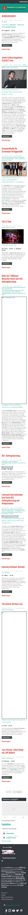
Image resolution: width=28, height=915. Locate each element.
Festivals (9, 66)
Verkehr (4, 887)
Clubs (16, 158)
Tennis (7, 885)
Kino (14, 878)
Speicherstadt (17, 883)
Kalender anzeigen (6, 841)
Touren (6, 290)
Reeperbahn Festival (11, 838)
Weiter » (19, 792)
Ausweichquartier (6, 198)
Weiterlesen (6, 45)
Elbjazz (4, 67)
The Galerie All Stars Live (12, 604)
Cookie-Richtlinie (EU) (7, 899)
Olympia (13, 881)
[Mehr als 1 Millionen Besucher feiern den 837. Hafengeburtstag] (14, 297)
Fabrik (22, 871)
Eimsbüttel (10, 157)
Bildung (22, 867)
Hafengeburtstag (6, 293)
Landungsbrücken (11, 880)
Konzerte (4, 22)
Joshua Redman (13, 768)
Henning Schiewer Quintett (13, 567)
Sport (22, 883)
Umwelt (21, 885)
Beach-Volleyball (15, 867)
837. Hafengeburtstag (11, 456)
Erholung (15, 871)
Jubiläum (3, 878)
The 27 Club (6, 222)
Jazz (11, 67)
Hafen (13, 66)
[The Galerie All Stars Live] (14, 612)
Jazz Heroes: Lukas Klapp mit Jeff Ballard (12, 751)
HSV (10, 876)
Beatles (19, 428)
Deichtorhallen (9, 869)
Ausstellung (8, 867)
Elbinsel (16, 869)
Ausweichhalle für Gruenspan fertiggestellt (12, 150)
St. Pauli (9, 160)
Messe (17, 880)
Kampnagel (9, 878)
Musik (17, 66)
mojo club (22, 880)
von (14, 817)
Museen (3, 881)
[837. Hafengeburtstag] (7, 467)
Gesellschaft (16, 157)
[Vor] (23, 817)
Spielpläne (6, 825)
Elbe (3, 292)
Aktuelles (4, 157)
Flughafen (3, 873)
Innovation (16, 876)
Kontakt (3, 895)
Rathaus (22, 881)
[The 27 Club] (13, 243)
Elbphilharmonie (7, 871)
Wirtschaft (21, 290)
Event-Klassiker (6, 287)
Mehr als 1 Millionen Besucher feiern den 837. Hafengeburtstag (12, 279)
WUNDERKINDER (9, 16)
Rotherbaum (5, 883)
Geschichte (13, 287)
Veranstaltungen (23, 66)
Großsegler (8, 292)
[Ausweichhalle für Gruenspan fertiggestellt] (14, 175)
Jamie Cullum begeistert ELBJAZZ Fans (12, 59)
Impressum (4, 892)
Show (8, 227)
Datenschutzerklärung (7, 897)
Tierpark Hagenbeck (13, 885)
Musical (8, 882)
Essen (18, 871)
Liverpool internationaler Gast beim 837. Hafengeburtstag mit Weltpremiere (12, 499)
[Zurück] (5, 817)
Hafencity (17, 292)
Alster (2, 867)
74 (14, 792)
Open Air (18, 881)
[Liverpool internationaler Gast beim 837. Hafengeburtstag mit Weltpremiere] (10, 516)
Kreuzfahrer (20, 293)
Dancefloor (3, 869)
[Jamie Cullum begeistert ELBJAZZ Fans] (14, 88)
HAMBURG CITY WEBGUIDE (16, 7)
